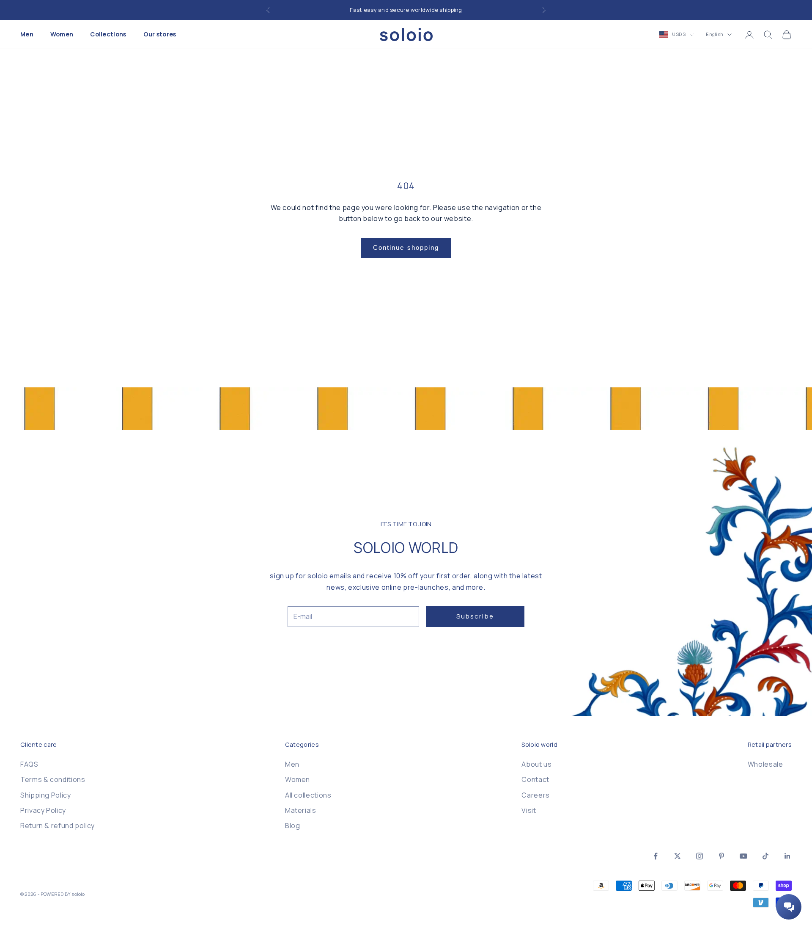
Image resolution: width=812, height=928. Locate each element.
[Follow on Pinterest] (721, 856)
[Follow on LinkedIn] (787, 856)
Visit (528, 810)
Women (61, 34)
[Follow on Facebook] (655, 856)
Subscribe (475, 616)
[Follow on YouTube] (743, 856)
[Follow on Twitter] (677, 856)
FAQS (29, 764)
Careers (535, 795)
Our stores (159, 34)
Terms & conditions (52, 779)
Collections (108, 34)
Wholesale (765, 764)
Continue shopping (406, 247)
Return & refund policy (57, 825)
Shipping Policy (45, 795)
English (714, 34)
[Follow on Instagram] (699, 856)
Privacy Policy (43, 810)
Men (26, 34)
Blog (292, 825)
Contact (535, 779)
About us (536, 764)
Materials (300, 810)
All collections (308, 795)
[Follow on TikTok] (765, 856)
